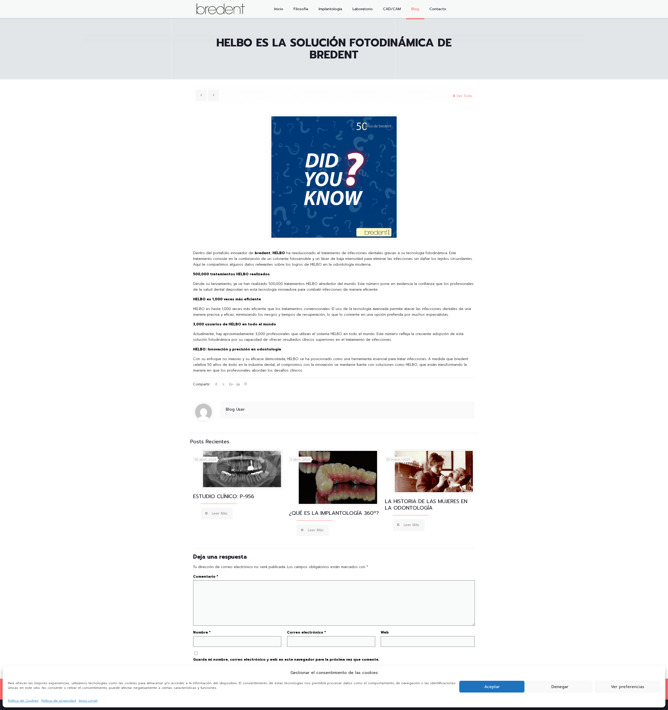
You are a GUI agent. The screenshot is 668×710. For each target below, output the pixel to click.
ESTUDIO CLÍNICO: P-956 (223, 496)
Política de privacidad (58, 700)
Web (385, 632)
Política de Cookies (23, 700)
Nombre (202, 632)
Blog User (235, 409)
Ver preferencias (627, 687)
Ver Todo (464, 95)
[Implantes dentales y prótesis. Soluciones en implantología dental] (220, 9)
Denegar (559, 687)
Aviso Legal (88, 700)
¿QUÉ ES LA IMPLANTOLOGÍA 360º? (334, 513)
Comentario (205, 576)
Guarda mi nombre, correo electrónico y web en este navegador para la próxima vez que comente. (286, 659)
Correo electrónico (306, 632)
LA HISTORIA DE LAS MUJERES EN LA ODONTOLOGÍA (426, 504)
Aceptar (492, 687)
